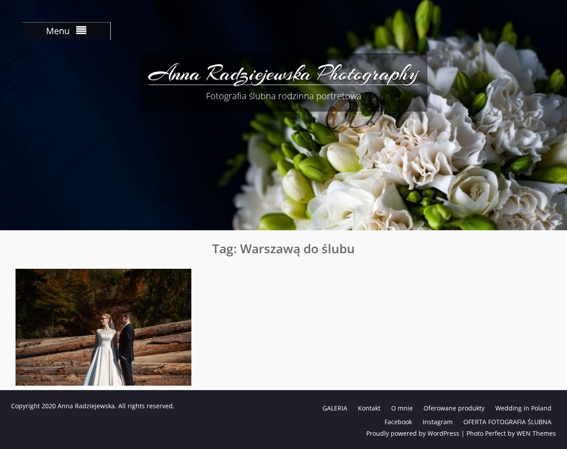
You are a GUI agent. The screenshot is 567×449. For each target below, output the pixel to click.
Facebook (398, 422)
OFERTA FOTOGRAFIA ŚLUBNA (507, 422)
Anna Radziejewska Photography (284, 73)
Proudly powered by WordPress (412, 433)
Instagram (438, 422)
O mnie (402, 408)
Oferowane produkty (454, 408)
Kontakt (369, 408)
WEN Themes (536, 433)
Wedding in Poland (523, 408)
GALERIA (334, 408)
